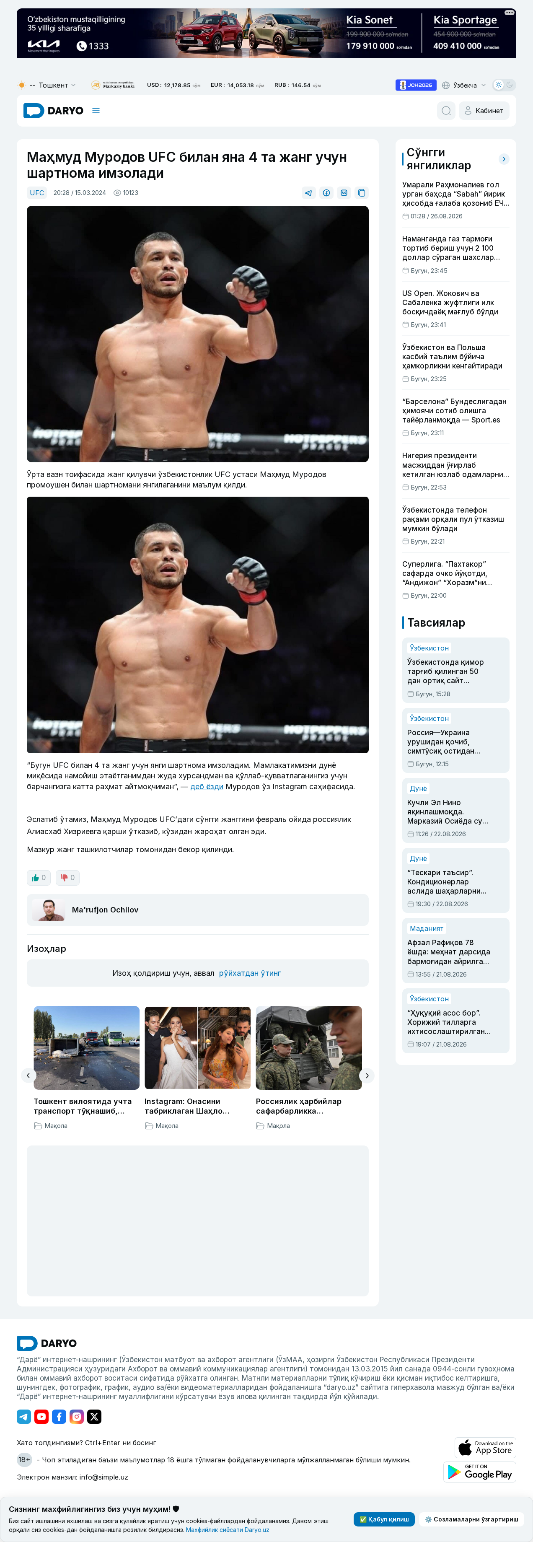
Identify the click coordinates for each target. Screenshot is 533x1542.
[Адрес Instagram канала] (77, 1417)
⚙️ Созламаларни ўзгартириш (471, 1519)
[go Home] (47, 1343)
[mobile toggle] (96, 110)
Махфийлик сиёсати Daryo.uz (227, 1529)
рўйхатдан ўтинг (250, 973)
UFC (37, 193)
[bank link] (113, 85)
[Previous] (28, 1075)
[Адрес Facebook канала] (59, 1417)
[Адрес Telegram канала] (24, 1417)
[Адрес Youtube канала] (41, 1417)
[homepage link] (53, 110)
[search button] (446, 110)
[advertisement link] (416, 85)
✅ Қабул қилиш (384, 1519)
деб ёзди (206, 786)
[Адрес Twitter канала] (94, 1417)
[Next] (367, 1075)
